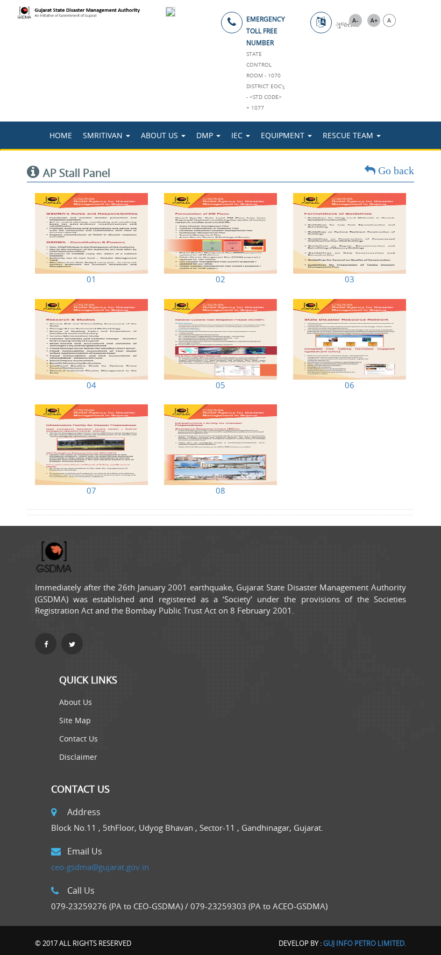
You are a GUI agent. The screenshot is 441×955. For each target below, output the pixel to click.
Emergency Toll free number (265, 31)
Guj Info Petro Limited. (364, 943)
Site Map (75, 720)
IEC (238, 135)
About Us (160, 135)
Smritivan (104, 135)
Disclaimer (78, 757)
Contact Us (78, 738)
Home (60, 135)
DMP (205, 135)
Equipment (284, 135)
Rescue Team (349, 135)
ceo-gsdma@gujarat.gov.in (100, 866)
